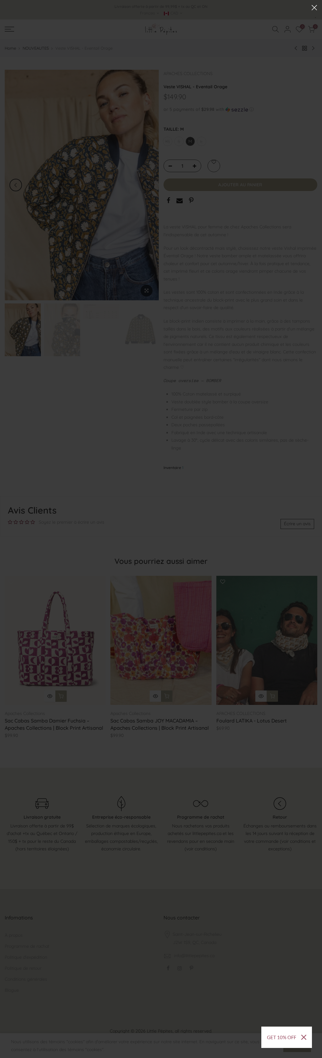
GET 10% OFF (281, 1037)
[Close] (303, 1037)
